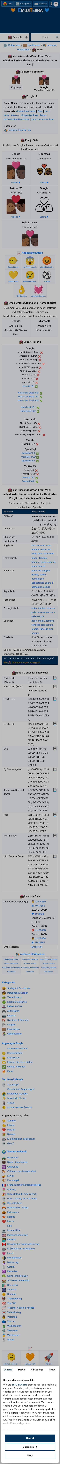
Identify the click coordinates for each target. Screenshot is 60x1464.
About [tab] (52, 1369)
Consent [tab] (8, 1369)
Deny (30, 1455)
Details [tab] (21, 1369)
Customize (28, 1447)
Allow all (30, 1438)
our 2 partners (19, 1384)
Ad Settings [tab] (37, 1369)
